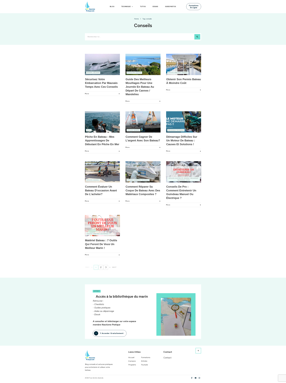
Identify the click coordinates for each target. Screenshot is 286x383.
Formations (145, 357)
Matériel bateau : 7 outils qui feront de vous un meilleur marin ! (101, 244)
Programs (132, 365)
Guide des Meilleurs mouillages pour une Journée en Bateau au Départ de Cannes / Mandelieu (140, 87)
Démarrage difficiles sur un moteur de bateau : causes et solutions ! (181, 140)
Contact (167, 357)
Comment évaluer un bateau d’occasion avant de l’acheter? (101, 190)
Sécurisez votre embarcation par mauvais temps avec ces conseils (101, 83)
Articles (144, 361)
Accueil (131, 357)
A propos (132, 361)
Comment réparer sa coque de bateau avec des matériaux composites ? (143, 190)
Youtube (144, 365)
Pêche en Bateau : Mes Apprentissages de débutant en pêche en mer (102, 140)
